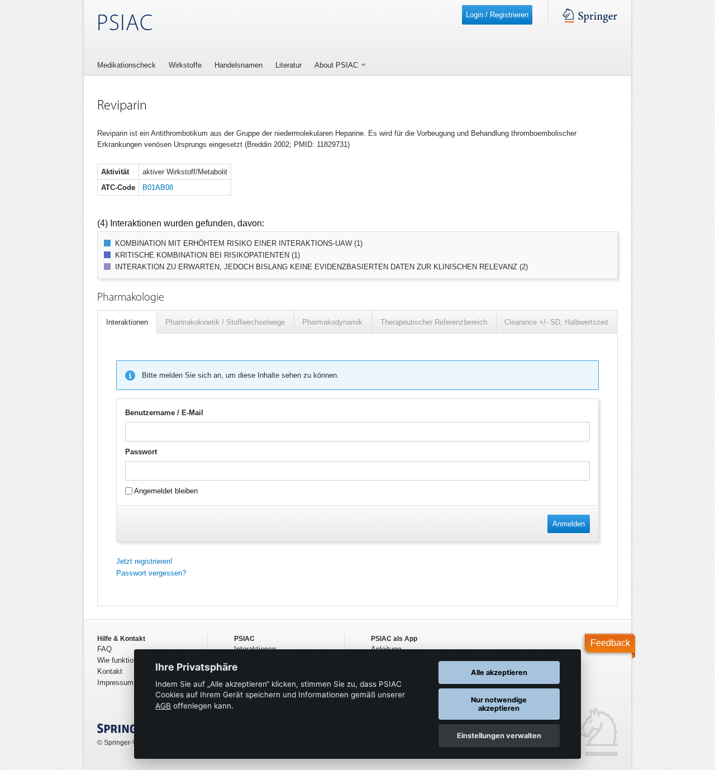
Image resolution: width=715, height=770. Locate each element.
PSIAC (125, 24)
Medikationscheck (126, 65)
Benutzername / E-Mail (164, 412)
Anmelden (568, 524)
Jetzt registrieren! (144, 561)
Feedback (610, 643)
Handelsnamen (238, 65)
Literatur (288, 65)
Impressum (115, 682)
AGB (163, 705)
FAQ (104, 649)
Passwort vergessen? (151, 573)
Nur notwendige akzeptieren (499, 704)
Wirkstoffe (185, 65)
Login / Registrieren (497, 15)
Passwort (141, 452)
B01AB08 (157, 187)
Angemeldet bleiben (165, 491)
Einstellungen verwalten (499, 735)
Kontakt (109, 671)
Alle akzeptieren (499, 672)
